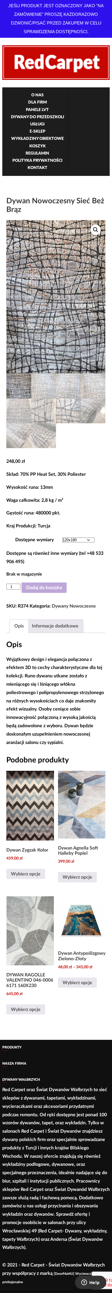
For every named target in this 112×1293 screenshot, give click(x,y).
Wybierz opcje (25, 874)
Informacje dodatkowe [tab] (55, 626)
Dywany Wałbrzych (21, 1079)
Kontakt (37, 168)
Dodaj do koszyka (44, 587)
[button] (95, 230)
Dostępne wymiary (34, 540)
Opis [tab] (19, 626)
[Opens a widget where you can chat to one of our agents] (90, 1283)
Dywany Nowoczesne (74, 606)
